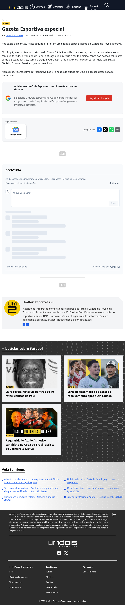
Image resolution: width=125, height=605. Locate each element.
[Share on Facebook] (99, 129)
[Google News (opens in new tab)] (16, 131)
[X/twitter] (65, 553)
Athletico (50, 577)
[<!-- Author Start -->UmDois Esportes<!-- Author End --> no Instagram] (24, 324)
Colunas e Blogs (89, 571)
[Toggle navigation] (105, 12)
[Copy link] (117, 129)
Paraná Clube (51, 587)
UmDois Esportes (14, 35)
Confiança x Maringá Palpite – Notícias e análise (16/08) (95, 496)
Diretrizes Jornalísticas (19, 577)
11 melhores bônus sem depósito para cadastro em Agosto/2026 (93, 490)
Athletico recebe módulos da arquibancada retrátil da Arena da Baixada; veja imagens (31, 481)
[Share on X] (105, 129)
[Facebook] (59, 553)
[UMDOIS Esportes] (62, 543)
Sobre (11, 571)
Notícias (51, 567)
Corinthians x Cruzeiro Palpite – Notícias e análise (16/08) (29, 498)
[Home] (18, 8)
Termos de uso (15, 582)
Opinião (88, 567)
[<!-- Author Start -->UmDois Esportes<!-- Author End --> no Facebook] (27, 324)
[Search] (106, 5)
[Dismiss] (117, 98)
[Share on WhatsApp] (111, 129)
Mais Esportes (52, 592)
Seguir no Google (99, 98)
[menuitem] (37, 8)
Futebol (49, 571)
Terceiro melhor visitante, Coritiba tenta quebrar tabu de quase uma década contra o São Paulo (31, 490)
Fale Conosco (15, 587)
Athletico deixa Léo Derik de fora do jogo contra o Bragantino (92, 481)
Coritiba (49, 582)
